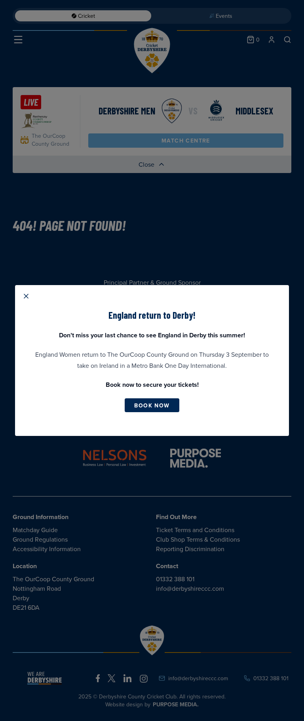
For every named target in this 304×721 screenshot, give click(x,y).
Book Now (151, 405)
